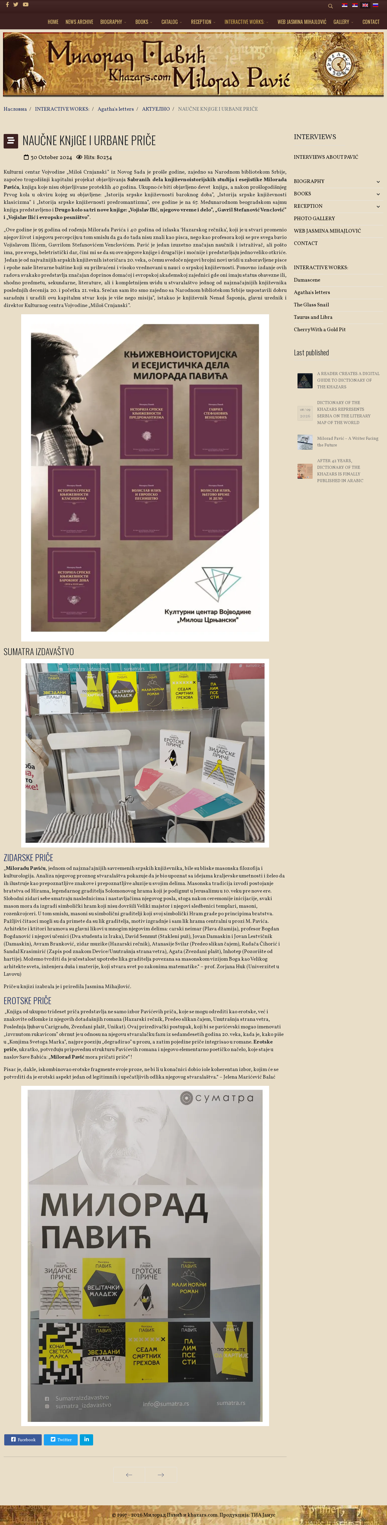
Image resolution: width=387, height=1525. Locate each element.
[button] (368, 182)
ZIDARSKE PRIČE (28, 857)
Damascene (307, 280)
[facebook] (7, 5)
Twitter (64, 1440)
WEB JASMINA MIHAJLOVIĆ (302, 21)
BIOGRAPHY (111, 21)
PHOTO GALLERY (314, 218)
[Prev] (129, 1474)
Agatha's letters (312, 292)
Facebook (26, 1440)
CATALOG (169, 21)
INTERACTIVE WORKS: (244, 21)
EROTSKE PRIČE (27, 1000)
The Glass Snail (311, 305)
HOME (53, 21)
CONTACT (371, 21)
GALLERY (341, 21)
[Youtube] (25, 5)
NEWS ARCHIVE (79, 21)
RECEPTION (201, 21)
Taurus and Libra (313, 317)
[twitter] (15, 5)
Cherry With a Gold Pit (320, 329)
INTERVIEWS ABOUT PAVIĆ (326, 157)
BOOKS (141, 21)
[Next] (161, 1474)
